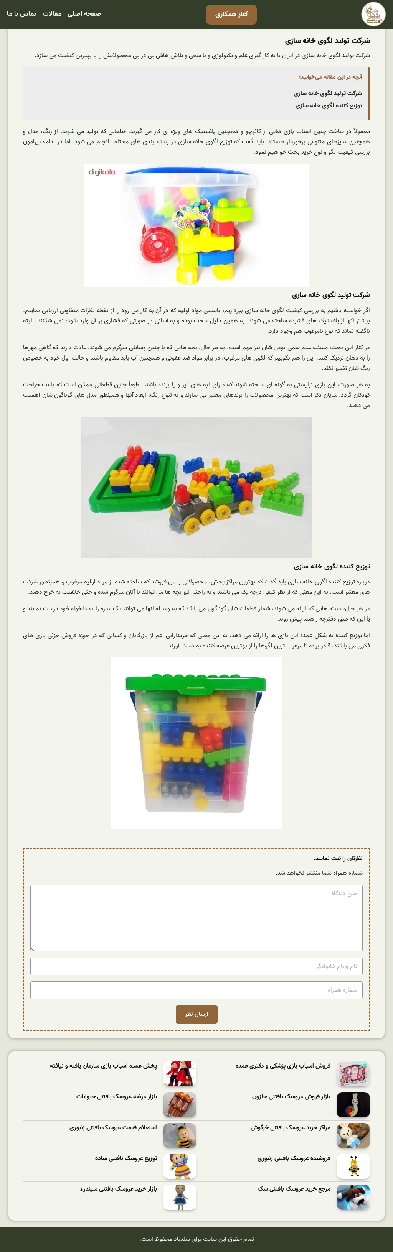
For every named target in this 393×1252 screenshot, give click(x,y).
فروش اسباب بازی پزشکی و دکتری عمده (283, 1066)
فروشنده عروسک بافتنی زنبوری (294, 1158)
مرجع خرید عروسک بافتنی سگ (294, 1189)
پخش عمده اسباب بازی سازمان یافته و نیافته (103, 1066)
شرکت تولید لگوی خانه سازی (328, 94)
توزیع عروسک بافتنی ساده (126, 1158)
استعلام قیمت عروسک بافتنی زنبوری (113, 1128)
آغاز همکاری (231, 14)
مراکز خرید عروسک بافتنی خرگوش (290, 1128)
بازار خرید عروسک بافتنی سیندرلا (118, 1189)
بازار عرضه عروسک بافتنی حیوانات (116, 1097)
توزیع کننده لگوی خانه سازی (329, 106)
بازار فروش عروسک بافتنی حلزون (291, 1097)
